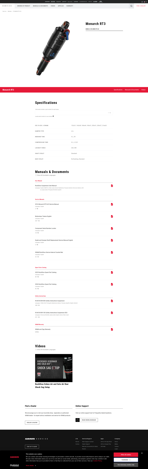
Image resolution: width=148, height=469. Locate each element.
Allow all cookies (126, 454)
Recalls (84, 448)
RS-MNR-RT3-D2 (17, 11)
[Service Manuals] (112, 205)
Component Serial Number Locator (45, 231)
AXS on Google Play (106, 444)
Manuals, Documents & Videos (90, 446)
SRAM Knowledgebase (89, 420)
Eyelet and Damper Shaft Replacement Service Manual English (54, 242)
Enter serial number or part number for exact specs (47, 109)
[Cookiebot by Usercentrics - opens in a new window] (14, 465)
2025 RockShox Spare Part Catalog (45, 275)
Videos (53, 6)
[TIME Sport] (76, 1)
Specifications (118, 90)
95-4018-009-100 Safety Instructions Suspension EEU (52, 315)
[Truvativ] (58, 1)
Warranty (70, 6)
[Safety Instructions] (112, 301)
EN (146, 1)
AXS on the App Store (106, 441)
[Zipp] (64, 1)
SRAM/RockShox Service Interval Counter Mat (49, 255)
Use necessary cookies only (126, 464)
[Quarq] (70, 1)
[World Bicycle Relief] (100, 1)
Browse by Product (23, 6)
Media (116, 444)
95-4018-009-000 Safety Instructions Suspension (56, 303)
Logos (116, 448)
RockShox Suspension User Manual (59, 187)
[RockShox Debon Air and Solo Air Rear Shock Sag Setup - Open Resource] (53, 368)
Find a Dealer (141, 6)
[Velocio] (90, 1)
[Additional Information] (109, 113)
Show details (30, 465)
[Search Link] (131, 5)
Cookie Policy (97, 461)
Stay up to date (32, 446)
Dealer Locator (32, 422)
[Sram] (47, 1)
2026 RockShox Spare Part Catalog (45, 286)
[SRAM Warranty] (112, 330)
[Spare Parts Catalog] (112, 273)
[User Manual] (112, 186)
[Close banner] (142, 453)
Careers (117, 446)
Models (10, 11)
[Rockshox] (53, 1)
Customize (125, 459)
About (116, 441)
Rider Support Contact (88, 441)
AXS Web (103, 446)
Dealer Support (86, 444)
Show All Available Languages (46, 175)
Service (7, 6)
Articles (61, 6)
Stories (77, 441)
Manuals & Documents (40, 6)
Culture (77, 444)
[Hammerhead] (83, 1)
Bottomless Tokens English (43, 219)
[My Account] (142, 2)
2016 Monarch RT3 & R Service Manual (47, 206)
